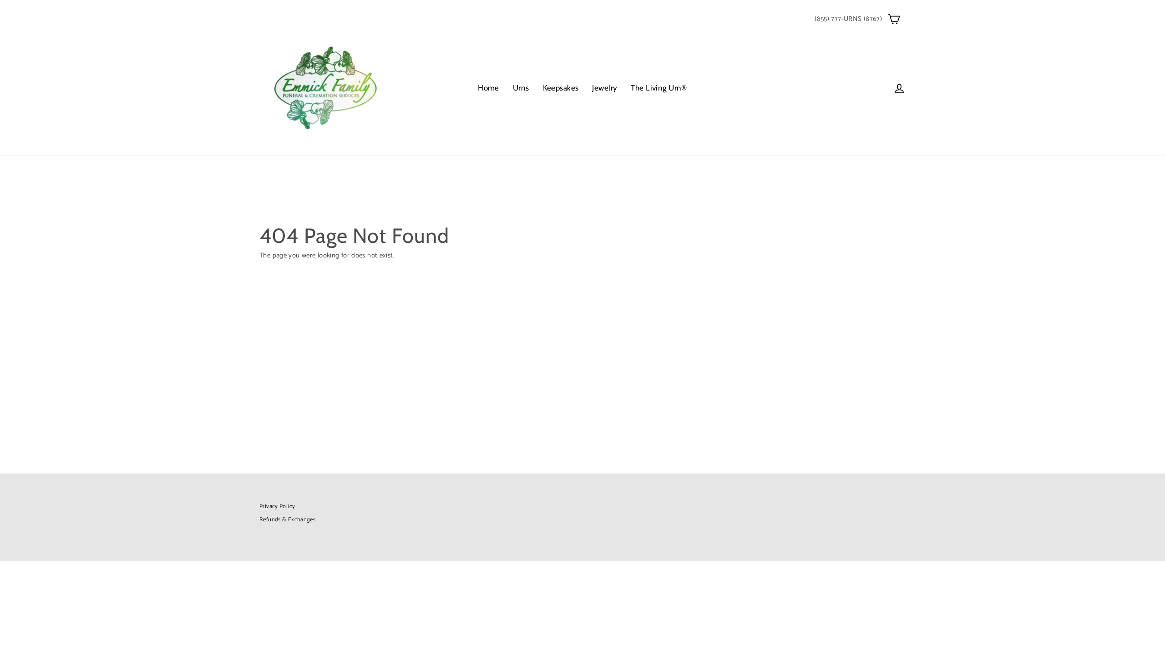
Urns (521, 87)
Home (488, 87)
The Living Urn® (659, 87)
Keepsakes (561, 87)
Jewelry (604, 87)
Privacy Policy (277, 506)
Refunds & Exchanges (287, 519)
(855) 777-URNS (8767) (848, 19)
